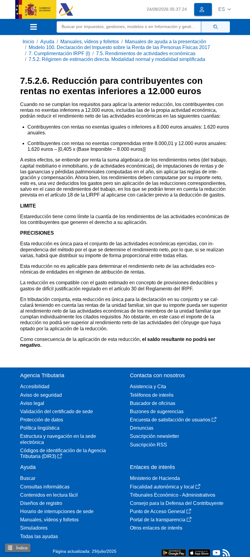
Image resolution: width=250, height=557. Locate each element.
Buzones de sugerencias (157, 411)
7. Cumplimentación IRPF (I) (59, 53)
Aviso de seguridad (41, 395)
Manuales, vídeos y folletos (89, 41)
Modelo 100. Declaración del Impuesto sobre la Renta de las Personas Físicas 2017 (119, 47)
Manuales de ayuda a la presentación (165, 41)
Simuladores (34, 527)
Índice (21, 547)
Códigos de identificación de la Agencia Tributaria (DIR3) (63, 453)
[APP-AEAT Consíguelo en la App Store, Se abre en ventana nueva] (199, 552)
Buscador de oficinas (152, 403)
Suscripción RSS (148, 444)
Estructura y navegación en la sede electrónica (58, 439)
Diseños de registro (41, 503)
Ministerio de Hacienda (155, 478)
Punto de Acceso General (157, 511)
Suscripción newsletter (154, 436)
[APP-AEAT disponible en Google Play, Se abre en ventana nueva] (173, 552)
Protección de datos (41, 419)
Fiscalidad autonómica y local (162, 486)
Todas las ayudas (39, 536)
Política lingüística (39, 428)
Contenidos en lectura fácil (49, 495)
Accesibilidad (34, 386)
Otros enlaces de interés (156, 527)
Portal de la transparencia (157, 519)
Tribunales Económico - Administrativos (172, 495)
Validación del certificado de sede (56, 411)
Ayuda (47, 41)
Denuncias (141, 428)
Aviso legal (32, 403)
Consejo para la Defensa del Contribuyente (176, 503)
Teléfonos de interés (151, 395)
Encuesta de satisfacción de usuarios (170, 419)
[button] (224, 9)
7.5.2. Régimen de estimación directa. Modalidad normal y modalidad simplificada (117, 59)
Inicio (28, 41)
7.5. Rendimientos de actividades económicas (145, 53)
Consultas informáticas (45, 486)
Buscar (27, 478)
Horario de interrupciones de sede (57, 511)
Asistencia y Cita (148, 386)
